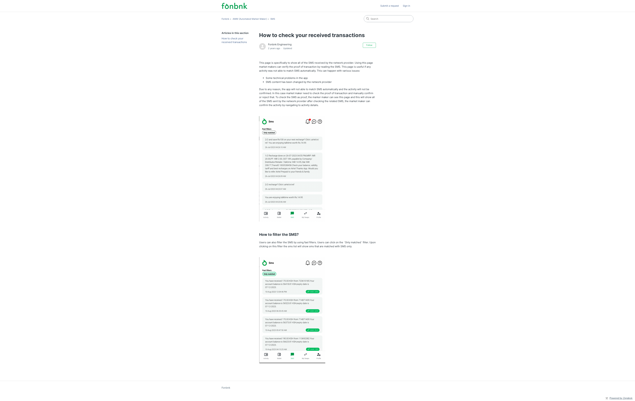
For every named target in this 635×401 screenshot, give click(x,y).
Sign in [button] (406, 5)
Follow (369, 45)
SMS (272, 19)
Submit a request (389, 5)
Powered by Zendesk (621, 398)
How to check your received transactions (234, 40)
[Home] (234, 6)
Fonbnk (225, 19)
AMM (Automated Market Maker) (250, 19)
